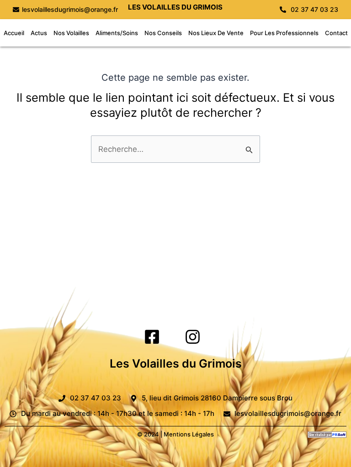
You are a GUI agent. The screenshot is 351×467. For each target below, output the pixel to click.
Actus (39, 32)
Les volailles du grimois (175, 7)
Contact (336, 32)
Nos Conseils (163, 32)
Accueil (14, 32)
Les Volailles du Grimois (176, 363)
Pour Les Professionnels (284, 32)
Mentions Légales (189, 434)
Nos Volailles (71, 32)
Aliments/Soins (117, 32)
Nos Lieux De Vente (216, 32)
